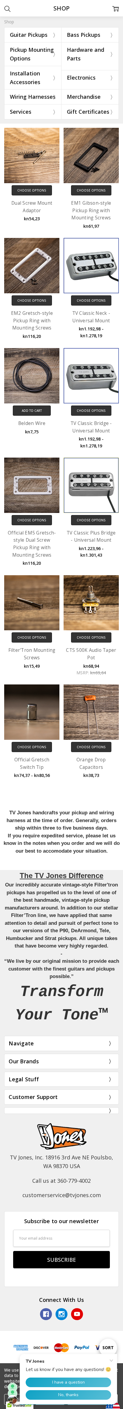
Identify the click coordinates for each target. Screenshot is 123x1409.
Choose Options (31, 190)
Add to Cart (32, 411)
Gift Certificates (88, 111)
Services (20, 111)
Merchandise (84, 96)
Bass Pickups (83, 34)
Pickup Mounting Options (32, 54)
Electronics (81, 77)
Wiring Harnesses (33, 96)
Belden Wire (32, 423)
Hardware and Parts (85, 54)
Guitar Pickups (28, 34)
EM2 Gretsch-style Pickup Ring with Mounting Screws (32, 320)
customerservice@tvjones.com (61, 1195)
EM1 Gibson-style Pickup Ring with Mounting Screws (91, 210)
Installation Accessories (25, 78)
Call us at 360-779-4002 (61, 1180)
